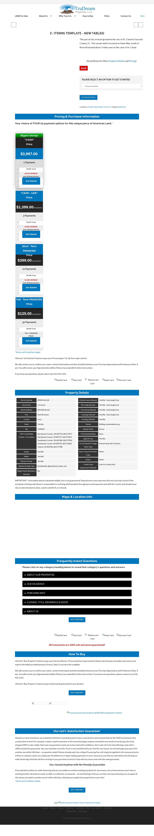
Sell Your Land (97, 808)
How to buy (70, 808)
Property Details (116, 61)
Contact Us (108, 808)
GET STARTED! (77, 619)
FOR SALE (45, 808)
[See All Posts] (13, 24)
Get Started (31, 181)
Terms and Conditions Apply (28, 352)
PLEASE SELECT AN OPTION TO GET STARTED (106, 79)
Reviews (52, 808)
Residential (121, 107)
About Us (61, 808)
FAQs (87, 808)
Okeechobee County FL (102, 107)
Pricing (132, 61)
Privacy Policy (71, 811)
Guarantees (80, 808)
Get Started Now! (88, 97)
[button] (77, 575)
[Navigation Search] (137, 16)
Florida (90, 107)
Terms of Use (83, 811)
